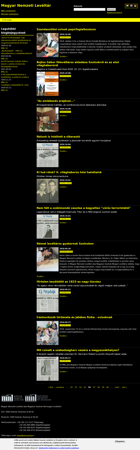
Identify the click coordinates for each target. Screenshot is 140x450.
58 (98, 387)
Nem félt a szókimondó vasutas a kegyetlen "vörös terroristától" (84, 208)
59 (103, 387)
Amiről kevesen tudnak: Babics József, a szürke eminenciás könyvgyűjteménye (14, 64)
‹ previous (59, 387)
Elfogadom (119, 441)
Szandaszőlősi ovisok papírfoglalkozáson (66, 29)
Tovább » (63, 56)
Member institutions (9, 14)
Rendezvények (65, 76)
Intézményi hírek (66, 251)
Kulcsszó (78, 6)
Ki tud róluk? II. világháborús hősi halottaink (69, 172)
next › (117, 387)
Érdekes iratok (65, 183)
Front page (7, 20)
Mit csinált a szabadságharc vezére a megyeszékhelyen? (78, 350)
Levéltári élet (65, 37)
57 (94, 387)
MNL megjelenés (8, 11)
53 (76, 387)
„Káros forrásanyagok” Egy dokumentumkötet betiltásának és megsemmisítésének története (16, 40)
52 (71, 387)
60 (107, 387)
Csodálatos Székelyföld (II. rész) (15, 85)
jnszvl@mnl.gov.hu (25, 435)
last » (124, 387)
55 (85, 387)
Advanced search (114, 13)
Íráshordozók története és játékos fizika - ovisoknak (74, 317)
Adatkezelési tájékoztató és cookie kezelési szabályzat (59, 448)
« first (50, 387)
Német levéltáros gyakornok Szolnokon (65, 243)
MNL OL (4, 48)
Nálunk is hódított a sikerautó (58, 136)
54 (80, 387)
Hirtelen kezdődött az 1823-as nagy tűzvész (69, 281)
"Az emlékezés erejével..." (56, 100)
